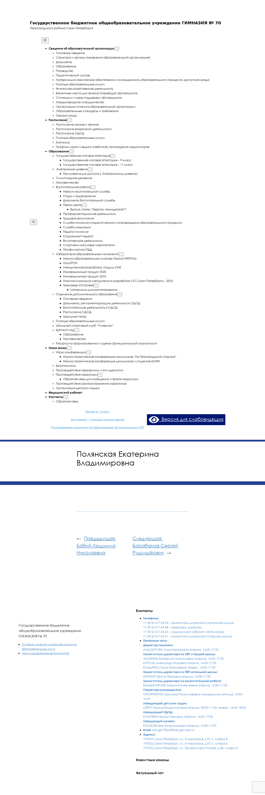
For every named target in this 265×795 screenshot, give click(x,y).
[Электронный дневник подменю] (90, 169)
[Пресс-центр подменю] (84, 205)
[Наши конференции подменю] (88, 352)
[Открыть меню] (33, 222)
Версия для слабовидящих (191, 419)
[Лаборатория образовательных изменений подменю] (121, 254)
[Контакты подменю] (65, 397)
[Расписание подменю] (69, 120)
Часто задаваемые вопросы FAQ (45, 653)
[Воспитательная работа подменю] (92, 187)
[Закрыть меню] (45, 40)
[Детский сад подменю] (76, 330)
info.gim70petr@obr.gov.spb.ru (173, 730)
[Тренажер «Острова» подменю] (96, 285)
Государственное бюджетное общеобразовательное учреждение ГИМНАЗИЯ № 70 (50, 630)
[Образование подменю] (71, 151)
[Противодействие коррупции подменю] (100, 375)
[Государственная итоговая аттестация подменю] (112, 156)
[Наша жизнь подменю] (69, 348)
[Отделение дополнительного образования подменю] (119, 294)
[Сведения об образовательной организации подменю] (116, 49)
